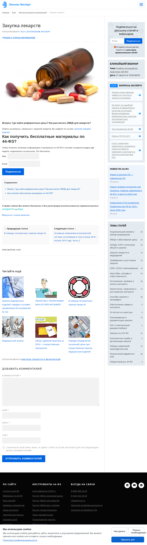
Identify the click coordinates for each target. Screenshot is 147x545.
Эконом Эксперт (40, 31)
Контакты (7, 524)
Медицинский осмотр (13, 340)
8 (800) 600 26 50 (79, 491)
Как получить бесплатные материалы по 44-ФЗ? (30, 193)
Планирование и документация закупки (121, 319)
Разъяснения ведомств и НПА (122, 355)
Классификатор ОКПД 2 (44, 491)
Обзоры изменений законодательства (119, 347)
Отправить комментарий (23, 458)
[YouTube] (134, 485)
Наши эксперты (10, 510)
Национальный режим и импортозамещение (122, 233)
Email (4, 164)
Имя (4, 156)
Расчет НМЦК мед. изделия (45, 505)
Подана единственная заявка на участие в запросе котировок (123, 95)
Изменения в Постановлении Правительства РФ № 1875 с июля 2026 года (124, 206)
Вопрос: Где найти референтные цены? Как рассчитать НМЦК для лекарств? (43, 189)
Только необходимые (137, 531)
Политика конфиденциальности (86, 505)
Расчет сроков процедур (44, 510)
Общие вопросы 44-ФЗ (121, 361)
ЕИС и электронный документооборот (120, 326)
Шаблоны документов (13, 505)
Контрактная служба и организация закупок (121, 340)
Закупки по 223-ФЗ (119, 333)
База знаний (9, 500)
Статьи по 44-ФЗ (11, 491)
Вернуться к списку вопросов (15, 215)
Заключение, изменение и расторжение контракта (123, 290)
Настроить (119, 531)
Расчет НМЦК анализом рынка (47, 495)
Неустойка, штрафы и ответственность (120, 275)
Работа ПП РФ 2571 (121, 136)
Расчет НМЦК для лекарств (45, 500)
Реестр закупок (39, 524)
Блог (14, 12)
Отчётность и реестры (121, 312)
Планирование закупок (43, 519)
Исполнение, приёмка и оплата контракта (122, 282)
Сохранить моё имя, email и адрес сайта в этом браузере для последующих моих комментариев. (52, 449)
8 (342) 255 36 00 (79, 495)
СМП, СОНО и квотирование (124, 268)
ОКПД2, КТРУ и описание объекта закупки (122, 246)
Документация (10, 519)
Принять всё (128, 539)
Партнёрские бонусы (13, 514)
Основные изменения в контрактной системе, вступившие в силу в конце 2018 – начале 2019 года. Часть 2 (75, 237)
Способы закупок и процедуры (119, 298)
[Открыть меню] (141, 4)
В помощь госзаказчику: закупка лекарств (25, 233)
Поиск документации (42, 514)
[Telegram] (141, 485)
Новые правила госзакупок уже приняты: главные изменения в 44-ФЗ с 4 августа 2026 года (126, 190)
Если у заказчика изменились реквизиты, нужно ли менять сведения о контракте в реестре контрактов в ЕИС (124, 150)
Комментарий (11, 375)
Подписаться (133, 41)
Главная (5, 12)
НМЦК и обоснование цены (123, 239)
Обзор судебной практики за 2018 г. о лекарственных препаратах (49, 344)
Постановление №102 (122, 129)
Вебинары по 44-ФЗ (12, 495)
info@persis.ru (78, 500)
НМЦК (20, 209)
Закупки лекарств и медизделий (33, 12)
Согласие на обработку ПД (84, 510)
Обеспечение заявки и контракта (121, 306)
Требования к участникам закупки (123, 262)
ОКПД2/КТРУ (8, 209)
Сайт (5, 435)
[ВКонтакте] (127, 485)
